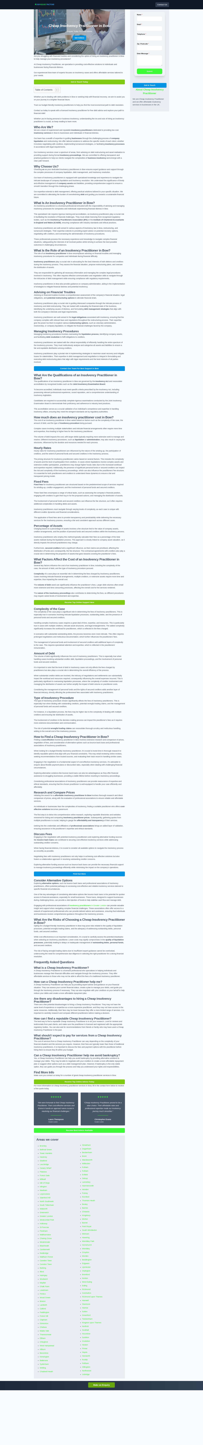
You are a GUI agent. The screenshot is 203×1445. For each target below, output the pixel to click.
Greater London (46, 1216)
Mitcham (85, 1234)
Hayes (84, 1352)
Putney (85, 1193)
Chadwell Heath (46, 1371)
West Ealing (87, 1282)
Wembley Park (88, 1241)
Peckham (44, 1231)
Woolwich (44, 1279)
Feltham (85, 1363)
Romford (85, 1197)
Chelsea (43, 1327)
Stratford (43, 1161)
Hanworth (86, 1356)
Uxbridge (86, 1374)
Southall (85, 1330)
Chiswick (85, 1212)
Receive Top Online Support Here (79, 602)
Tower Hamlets (46, 1153)
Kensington (44, 1357)
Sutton (84, 1311)
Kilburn (43, 1349)
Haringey (43, 1275)
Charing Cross (46, 1238)
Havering (86, 1237)
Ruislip (85, 1360)
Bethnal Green (46, 1150)
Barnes (85, 1208)
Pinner (84, 1348)
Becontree (44, 1353)
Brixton (43, 1301)
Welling (43, 1368)
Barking (43, 1268)
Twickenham (87, 1319)
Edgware (85, 1263)
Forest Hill (44, 1316)
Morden (85, 1256)
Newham (43, 1190)
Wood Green (45, 1298)
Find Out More (79, 874)
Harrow (85, 1308)
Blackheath (44, 1246)
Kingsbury (86, 1215)
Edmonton (44, 1323)
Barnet (85, 1223)
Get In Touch (149, 85)
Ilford (42, 1272)
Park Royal (86, 1226)
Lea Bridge (44, 1164)
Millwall (43, 1179)
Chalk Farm (44, 1286)
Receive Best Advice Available (79, 1130)
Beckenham (87, 1152)
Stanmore (86, 1304)
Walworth (43, 1209)
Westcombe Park (47, 1220)
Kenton (85, 1278)
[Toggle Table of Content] (56, 90)
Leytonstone (45, 1194)
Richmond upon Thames (92, 1297)
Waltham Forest (46, 1257)
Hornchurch (87, 1245)
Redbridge (44, 1253)
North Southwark (47, 1201)
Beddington (86, 1260)
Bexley (85, 1204)
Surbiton (85, 1337)
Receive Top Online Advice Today (79, 1082)
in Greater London (87, 905)
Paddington (44, 1312)
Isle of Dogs (45, 1183)
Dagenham (86, 1149)
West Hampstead (47, 1346)
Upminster (86, 1267)
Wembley (86, 1249)
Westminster (45, 1242)
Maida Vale (44, 1331)
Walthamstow (45, 1235)
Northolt (85, 1326)
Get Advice (79, 38)
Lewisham (44, 1290)
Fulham (85, 1167)
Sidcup (85, 1178)
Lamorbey (86, 1182)
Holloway (43, 1224)
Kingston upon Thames (91, 1323)
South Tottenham (47, 1205)
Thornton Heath (88, 1200)
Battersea (44, 1360)
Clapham (43, 1320)
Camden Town (46, 1261)
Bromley (43, 1146)
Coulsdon (86, 1341)
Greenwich (44, 1212)
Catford (43, 1309)
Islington (43, 1187)
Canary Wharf (45, 1168)
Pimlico (43, 1294)
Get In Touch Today (79, 82)
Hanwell (85, 1300)
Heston (85, 1345)
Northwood (86, 1371)
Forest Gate (45, 1175)
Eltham (43, 1338)
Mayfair (43, 1283)
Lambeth (43, 1305)
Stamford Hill (45, 1198)
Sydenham (44, 1364)
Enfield (85, 1175)
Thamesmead (45, 1335)
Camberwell (45, 1249)
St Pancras (44, 1227)
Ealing (84, 1286)
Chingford (44, 1342)
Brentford (86, 1274)
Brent (84, 1156)
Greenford (86, 1315)
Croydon (85, 1252)
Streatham (86, 1145)
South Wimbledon (89, 1230)
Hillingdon (86, 1367)
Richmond (86, 1289)
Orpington (86, 1271)
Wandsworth (87, 1160)
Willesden (86, 1164)
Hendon (85, 1189)
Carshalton (86, 1293)
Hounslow (86, 1334)
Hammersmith (88, 1186)
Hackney (43, 1157)
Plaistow (43, 1172)
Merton (85, 1219)
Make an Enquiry (101, 1385)
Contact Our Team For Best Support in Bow (79, 368)
